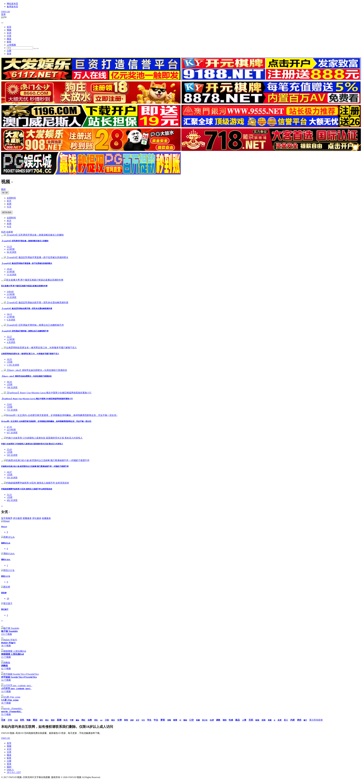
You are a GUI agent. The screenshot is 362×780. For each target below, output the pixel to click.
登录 (3, 14)
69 (180, 720)
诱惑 (299, 720)
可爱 (72, 720)
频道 (9, 39)
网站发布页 (12, 3)
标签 (9, 42)
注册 (9, 51)
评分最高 (17, 518)
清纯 (225, 720)
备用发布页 (12, 6)
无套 (3, 720)
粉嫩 (198, 720)
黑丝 (35, 720)
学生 (149, 720)
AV (5, 11)
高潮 (59, 720)
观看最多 (27, 518)
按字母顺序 (6, 518)
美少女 (205, 720)
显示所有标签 (316, 720)
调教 (218, 720)
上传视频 (11, 45)
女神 (119, 720)
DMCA (10, 770)
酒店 (53, 720)
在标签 (9, 232)
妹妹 (257, 720)
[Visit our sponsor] (91, 79)
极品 (237, 720)
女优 (9, 33)
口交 (191, 720)
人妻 (244, 720)
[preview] (2, 235)
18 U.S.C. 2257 (14, 772)
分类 (9, 36)
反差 (280, 720)
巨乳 (22, 720)
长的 (3, 232)
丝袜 (264, 720)
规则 (9, 767)
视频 (9, 30)
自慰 (90, 720)
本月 (9, 201)
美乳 (41, 720)
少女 (10, 720)
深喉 (169, 720)
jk (274, 720)
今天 (9, 207)
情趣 (29, 720)
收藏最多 (46, 518)
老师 (132, 720)
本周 (9, 204)
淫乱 (96, 720)
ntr (101, 720)
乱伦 (66, 720)
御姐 (185, 720)
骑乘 (175, 720)
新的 (3, 189)
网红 (83, 720)
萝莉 (162, 720)
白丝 (16, 720)
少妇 (107, 720)
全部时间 (11, 198)
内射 (292, 720)
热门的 (5, 192)
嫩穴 (305, 720)
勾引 (143, 720)
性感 (231, 720)
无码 (251, 720)
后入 (286, 720)
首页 (9, 27)
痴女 (113, 720)
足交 (137, 720)
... (2, 505)
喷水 (47, 720)
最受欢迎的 (6, 212)
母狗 (126, 720)
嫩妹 (77, 720)
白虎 (212, 720)
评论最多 (36, 518)
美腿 (270, 720)
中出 (156, 720)
